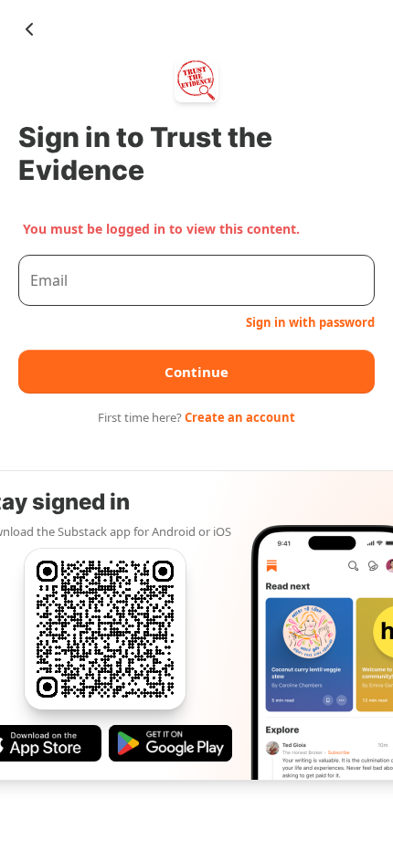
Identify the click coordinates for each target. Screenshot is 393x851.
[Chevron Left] (29, 29)
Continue (196, 371)
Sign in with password (310, 322)
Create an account (240, 417)
